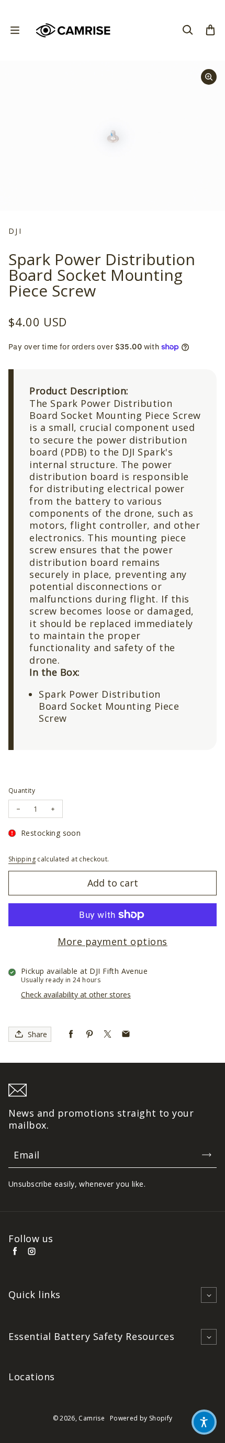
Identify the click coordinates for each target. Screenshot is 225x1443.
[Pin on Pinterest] (89, 1034)
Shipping (22, 859)
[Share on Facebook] (70, 1034)
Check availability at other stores (76, 994)
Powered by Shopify (141, 1418)
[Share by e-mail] (125, 1034)
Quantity (21, 790)
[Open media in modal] (209, 77)
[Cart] (210, 30)
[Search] (187, 30)
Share (37, 1034)
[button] (204, 1422)
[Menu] (14, 30)
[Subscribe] (206, 1155)
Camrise (91, 1418)
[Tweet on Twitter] (107, 1034)
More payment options (112, 942)
